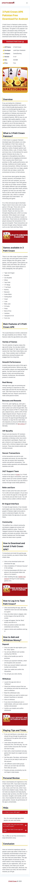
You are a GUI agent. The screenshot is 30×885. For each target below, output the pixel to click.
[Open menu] (27, 3)
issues (18, 474)
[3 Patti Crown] (8, 3)
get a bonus (21, 424)
